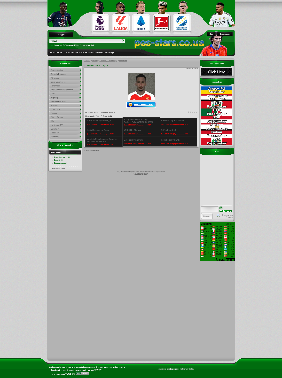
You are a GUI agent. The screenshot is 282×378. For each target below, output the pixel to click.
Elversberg (55, 137)
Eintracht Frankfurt (58, 101)
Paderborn (55, 133)
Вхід (211, 34)
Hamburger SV (57, 125)
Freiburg (54, 105)
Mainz (53, 94)
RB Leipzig (55, 78)
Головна (87, 61)
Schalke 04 (55, 129)
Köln (52, 121)
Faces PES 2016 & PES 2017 (81, 52)
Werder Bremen (57, 117)
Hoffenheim (55, 86)
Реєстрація (225, 34)
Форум (61, 34)
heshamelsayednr (58, 168)
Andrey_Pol (113, 112)
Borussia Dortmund (58, 74)
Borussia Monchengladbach (62, 90)
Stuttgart (54, 113)
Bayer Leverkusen (58, 82)
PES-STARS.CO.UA (58, 52)
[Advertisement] (143, 161)
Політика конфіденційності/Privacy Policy (176, 369)
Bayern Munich (57, 70)
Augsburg (123, 61)
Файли (95, 61)
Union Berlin (55, 109)
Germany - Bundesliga (104, 52)
